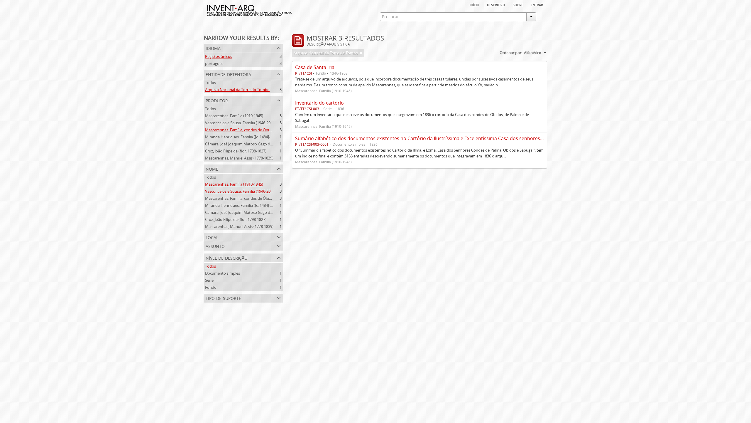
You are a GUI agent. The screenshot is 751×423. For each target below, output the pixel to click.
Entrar (537, 4)
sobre (518, 4)
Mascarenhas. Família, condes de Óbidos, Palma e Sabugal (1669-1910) (266, 129)
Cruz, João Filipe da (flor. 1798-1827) (235, 151)
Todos (210, 82)
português (214, 63)
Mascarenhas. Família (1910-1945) (234, 115)
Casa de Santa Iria (314, 67)
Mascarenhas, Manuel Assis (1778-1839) (239, 158)
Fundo (210, 287)
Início (474, 4)
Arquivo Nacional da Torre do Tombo (237, 89)
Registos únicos (218, 56)
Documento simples (222, 273)
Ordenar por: (511, 52)
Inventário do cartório (319, 103)
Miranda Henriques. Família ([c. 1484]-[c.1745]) (245, 137)
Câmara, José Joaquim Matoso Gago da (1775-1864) (249, 144)
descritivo (496, 4)
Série (209, 280)
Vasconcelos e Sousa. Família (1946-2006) (240, 122)
